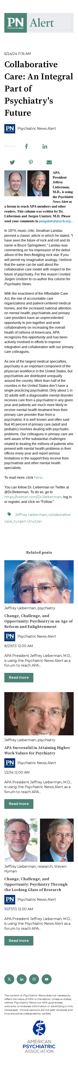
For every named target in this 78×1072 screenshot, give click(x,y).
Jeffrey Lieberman (31, 515)
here (38, 477)
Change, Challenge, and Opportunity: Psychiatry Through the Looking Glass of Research (36, 884)
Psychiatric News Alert (37, 128)
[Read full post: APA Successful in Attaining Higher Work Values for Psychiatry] (39, 713)
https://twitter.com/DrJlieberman (33, 497)
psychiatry (46, 608)
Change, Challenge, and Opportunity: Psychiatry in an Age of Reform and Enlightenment (38, 621)
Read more (19, 677)
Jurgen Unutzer (27, 521)
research (45, 866)
